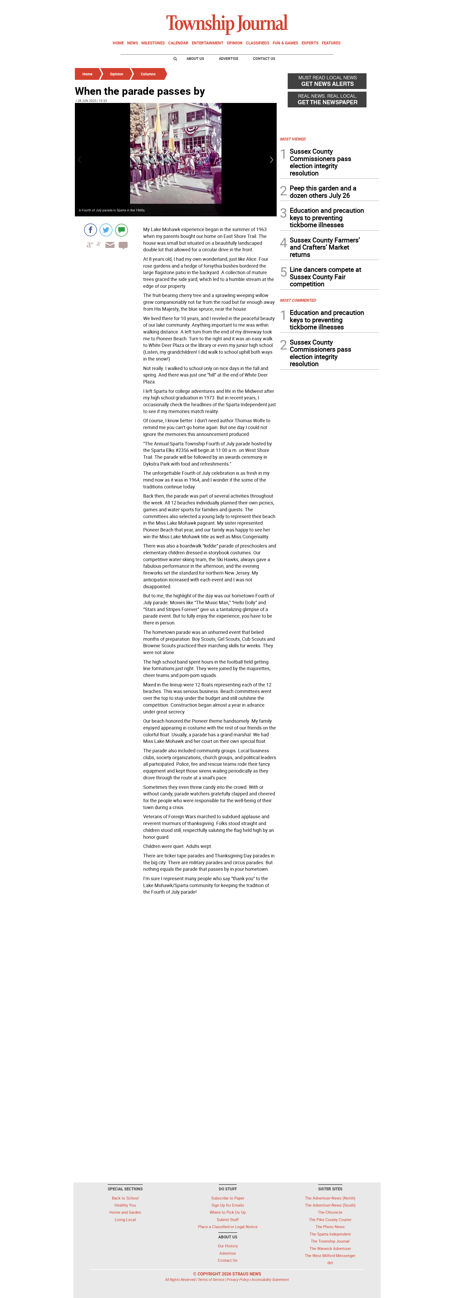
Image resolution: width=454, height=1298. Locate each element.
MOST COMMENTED (298, 300)
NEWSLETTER (337, 6)
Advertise (228, 58)
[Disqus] (176, 969)
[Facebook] (90, 229)
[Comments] (121, 229)
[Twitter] (106, 229)
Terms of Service (211, 1279)
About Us (195, 58)
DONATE (366, 6)
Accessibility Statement (270, 1279)
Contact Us (264, 58)
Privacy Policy (238, 1279)
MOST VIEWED (293, 139)
